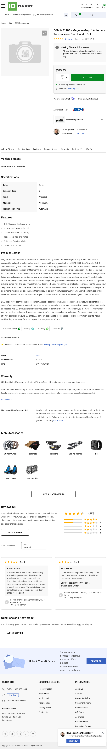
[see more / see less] (6, 400)
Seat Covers (11, 478)
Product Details (50, 149)
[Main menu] (3, 6)
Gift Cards (79, 712)
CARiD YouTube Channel (19, 734)
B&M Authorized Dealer (11, 328)
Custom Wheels (10, 454)
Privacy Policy (45, 708)
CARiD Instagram (33, 734)
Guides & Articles (82, 698)
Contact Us (43, 712)
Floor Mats (32, 454)
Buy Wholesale (81, 721)
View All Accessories (54, 494)
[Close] (103, 733)
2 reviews (68, 39)
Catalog (29, 328)
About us (57, 328)
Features (37, 149)
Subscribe (96, 661)
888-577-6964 (87, 7)
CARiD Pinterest (26, 734)
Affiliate (78, 694)
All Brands (79, 717)
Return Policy (44, 703)
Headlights (53, 454)
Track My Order (45, 689)
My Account (44, 698)
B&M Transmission (22, 23)
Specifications (24, 149)
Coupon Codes (81, 708)
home (3, 23)
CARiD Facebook (5, 734)
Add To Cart (87, 78)
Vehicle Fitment (7, 149)
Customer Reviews (83, 703)
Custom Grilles (32, 478)
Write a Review (15, 532)
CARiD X (12, 734)
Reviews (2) (77, 149)
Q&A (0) (89, 149)
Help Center (44, 694)
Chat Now (73, 741)
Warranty (65, 149)
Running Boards (75, 454)
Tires (96, 454)
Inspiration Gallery (83, 726)
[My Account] (97, 6)
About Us (79, 689)
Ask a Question (15, 633)
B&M (10, 23)
